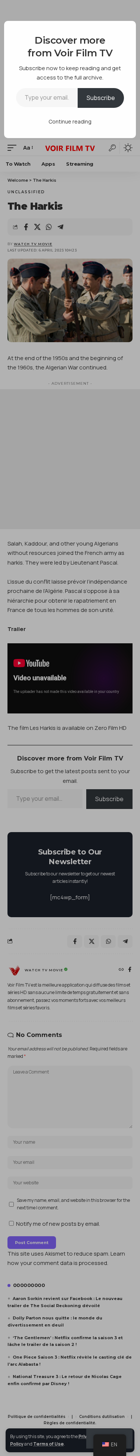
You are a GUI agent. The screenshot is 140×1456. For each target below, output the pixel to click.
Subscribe (101, 98)
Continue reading (70, 121)
